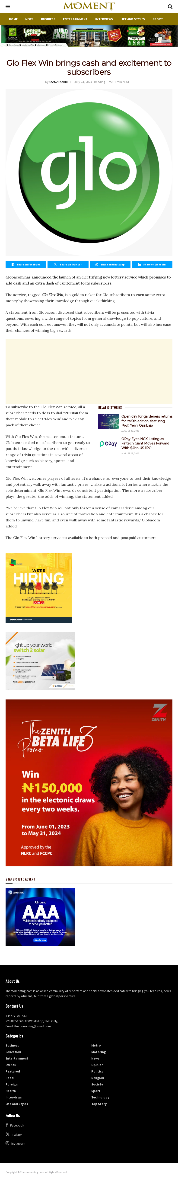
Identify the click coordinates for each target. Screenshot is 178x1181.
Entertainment (75, 19)
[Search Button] (170, 6)
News (29, 19)
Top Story (99, 1104)
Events (11, 1065)
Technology (100, 1097)
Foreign (12, 1084)
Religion (97, 1078)
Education (13, 1052)
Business (48, 19)
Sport (158, 19)
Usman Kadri (58, 82)
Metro (96, 1045)
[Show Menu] (8, 6)
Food (10, 1078)
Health (11, 1091)
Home (13, 19)
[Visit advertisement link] (89, 36)
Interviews (104, 19)
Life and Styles (133, 19)
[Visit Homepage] (88, 6)
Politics (97, 1071)
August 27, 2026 (130, 430)
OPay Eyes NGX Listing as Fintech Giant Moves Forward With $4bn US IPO (145, 443)
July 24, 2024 (83, 82)
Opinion (97, 1065)
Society (97, 1084)
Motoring (98, 1052)
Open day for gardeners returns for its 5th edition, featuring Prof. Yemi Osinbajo (146, 421)
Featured (13, 1071)
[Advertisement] (89, 371)
